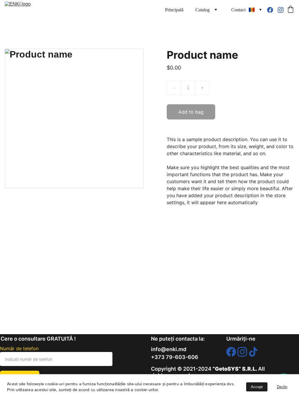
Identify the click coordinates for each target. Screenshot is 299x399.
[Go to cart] (290, 10)
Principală (174, 9)
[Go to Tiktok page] (253, 352)
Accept (257, 387)
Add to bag (191, 112)
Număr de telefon (19, 348)
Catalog (202, 9)
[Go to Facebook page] (272, 10)
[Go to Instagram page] (281, 10)
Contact (238, 9)
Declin (282, 387)
